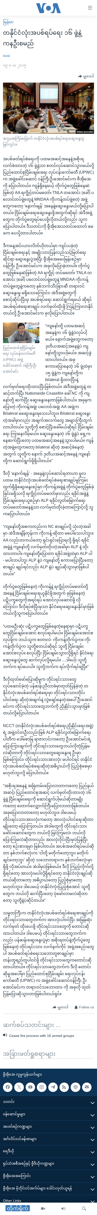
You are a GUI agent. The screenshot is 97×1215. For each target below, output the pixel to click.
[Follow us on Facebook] (7, 1087)
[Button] (86, 76)
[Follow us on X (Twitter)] (19, 1087)
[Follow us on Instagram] (41, 1087)
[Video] (43, 1209)
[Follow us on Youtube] (30, 1087)
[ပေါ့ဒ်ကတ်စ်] (75, 1087)
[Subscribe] (87, 1087)
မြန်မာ (8, 22)
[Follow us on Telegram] (53, 1087)
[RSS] (64, 1087)
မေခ (6, 56)
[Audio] (63, 1209)
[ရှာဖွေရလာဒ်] (84, 1209)
